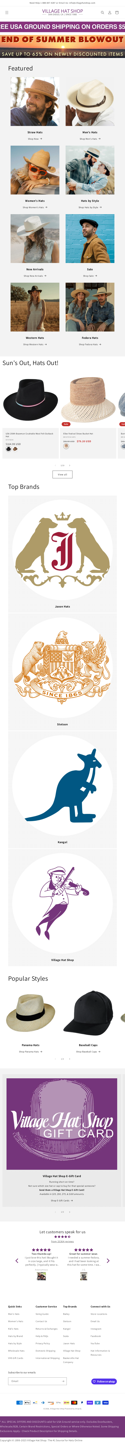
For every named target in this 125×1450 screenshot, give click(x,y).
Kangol (67, 1328)
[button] (6, 12)
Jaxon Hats (69, 1343)
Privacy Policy (43, 1343)
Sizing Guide (42, 1313)
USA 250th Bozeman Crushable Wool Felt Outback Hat (29, 435)
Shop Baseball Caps (86, 1051)
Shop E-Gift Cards (60, 1200)
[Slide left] (55, 465)
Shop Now (33, 138)
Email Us (95, 1321)
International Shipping (48, 1358)
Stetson (67, 1321)
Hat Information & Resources (100, 1352)
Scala (66, 1336)
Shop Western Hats (33, 344)
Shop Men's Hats (88, 138)
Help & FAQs (42, 1336)
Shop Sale (88, 275)
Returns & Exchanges (46, 1328)
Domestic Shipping (45, 1350)
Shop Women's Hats (33, 207)
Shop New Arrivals (33, 275)
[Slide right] (69, 465)
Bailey (66, 1313)
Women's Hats (15, 1321)
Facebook (96, 1336)
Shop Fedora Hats (88, 344)
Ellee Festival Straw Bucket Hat (78, 433)
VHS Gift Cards (15, 1358)
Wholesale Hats (16, 1350)
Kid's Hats (13, 1328)
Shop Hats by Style (88, 207)
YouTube (95, 1343)
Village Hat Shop (72, 1350)
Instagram (96, 1328)
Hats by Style (15, 1343)
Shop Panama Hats (29, 1051)
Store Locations (99, 1313)
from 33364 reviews (62, 1241)
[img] (62, 1236)
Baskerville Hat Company (71, 1360)
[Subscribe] (63, 1381)
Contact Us (41, 1321)
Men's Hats (14, 1313)
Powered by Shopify (73, 1409)
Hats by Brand (15, 1336)
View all (62, 474)
